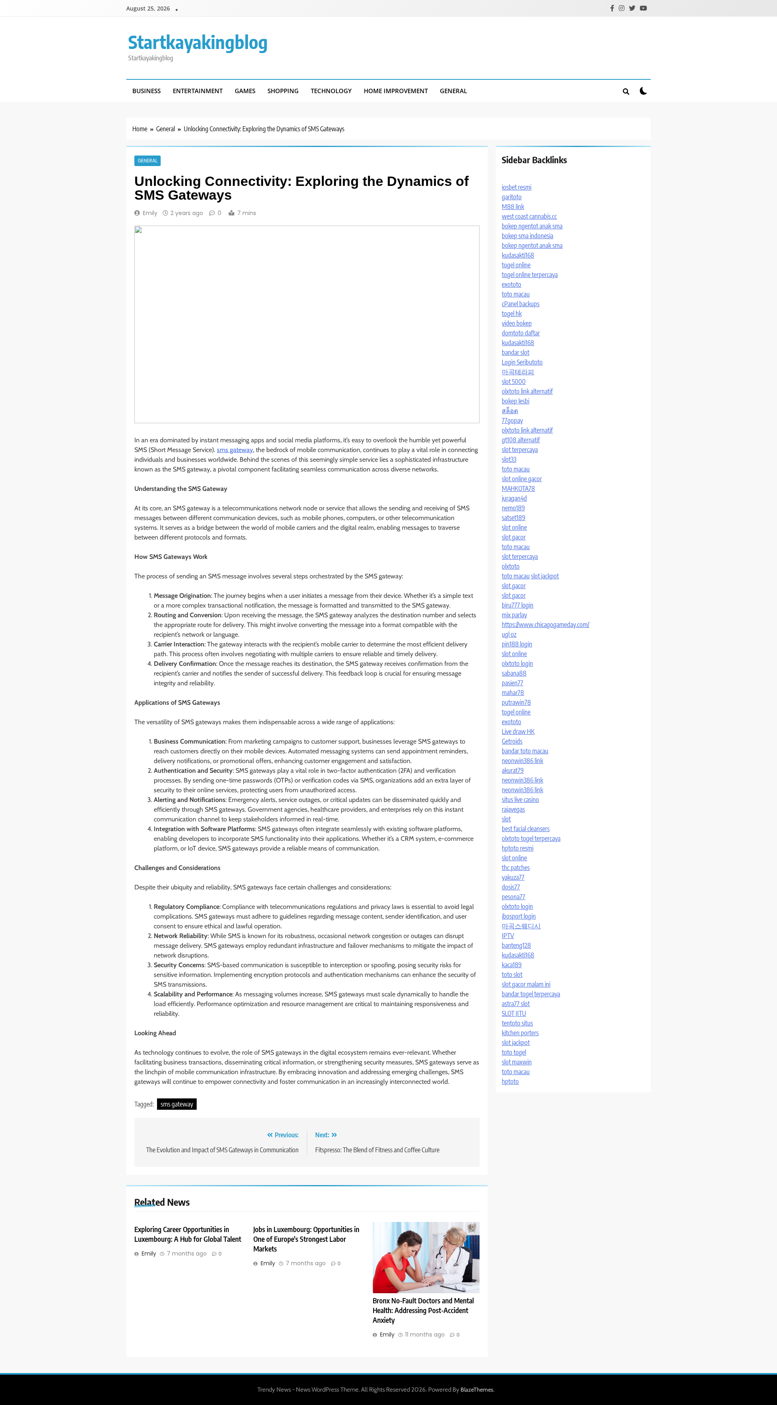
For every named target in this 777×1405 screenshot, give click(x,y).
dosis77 (511, 887)
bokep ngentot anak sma (532, 226)
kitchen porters (520, 1033)
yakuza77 (513, 877)
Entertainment (198, 91)
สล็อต (510, 411)
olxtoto (511, 566)
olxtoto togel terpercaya (531, 838)
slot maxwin (517, 1062)
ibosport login (519, 916)
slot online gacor (522, 479)
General (453, 91)
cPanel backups (520, 304)
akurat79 (513, 770)
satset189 (513, 518)
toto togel (514, 1052)
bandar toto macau (525, 751)
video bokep (517, 323)
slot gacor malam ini (526, 984)
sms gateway (235, 450)
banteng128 (516, 945)
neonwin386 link (522, 761)
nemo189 (513, 508)
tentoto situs (517, 1023)
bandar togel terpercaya (531, 994)
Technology (331, 91)
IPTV (508, 936)
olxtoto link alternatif (527, 391)
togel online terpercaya (530, 275)
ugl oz (509, 634)
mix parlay (514, 615)
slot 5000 (514, 381)
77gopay (512, 420)
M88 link (513, 207)
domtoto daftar (521, 333)
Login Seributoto (522, 362)
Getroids (512, 741)
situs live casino (520, 799)
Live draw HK (518, 731)
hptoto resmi (517, 848)
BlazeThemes (477, 1389)
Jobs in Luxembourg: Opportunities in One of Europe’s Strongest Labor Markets (306, 1239)
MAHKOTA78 (518, 488)
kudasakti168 (518, 255)
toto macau (516, 294)
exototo (511, 284)
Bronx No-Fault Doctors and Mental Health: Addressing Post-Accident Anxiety (423, 1310)
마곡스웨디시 (521, 926)
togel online (516, 265)
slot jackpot (545, 576)
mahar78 (513, 693)
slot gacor (514, 537)
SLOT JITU (514, 1013)
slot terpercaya (520, 450)
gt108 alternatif (521, 440)
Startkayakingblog (198, 41)
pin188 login (517, 644)
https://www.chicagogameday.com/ (545, 624)
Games (245, 91)
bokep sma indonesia (527, 236)
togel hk (512, 313)
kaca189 (512, 965)
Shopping (283, 91)
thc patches (516, 867)
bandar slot (515, 352)
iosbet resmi (516, 187)
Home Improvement (396, 91)
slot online (514, 527)
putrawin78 (516, 702)
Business (146, 91)
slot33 (509, 459)
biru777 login (517, 605)
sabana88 (514, 673)
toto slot (512, 974)
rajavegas (513, 809)
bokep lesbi (515, 401)
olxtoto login (517, 663)
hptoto (510, 1081)
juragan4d (514, 498)
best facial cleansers (526, 829)
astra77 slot (516, 1004)
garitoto (512, 197)
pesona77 (513, 897)
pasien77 (512, 683)
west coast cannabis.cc (529, 216)
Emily (150, 213)
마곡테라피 (518, 372)
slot (506, 819)
